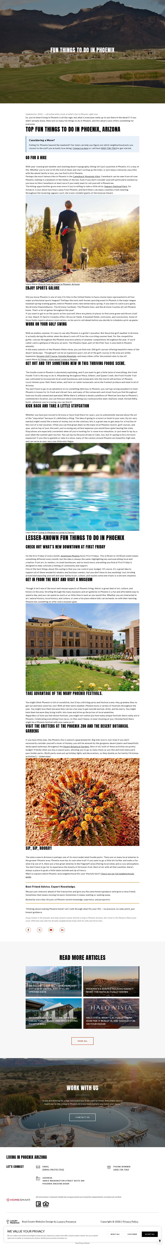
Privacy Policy (130, 1221)
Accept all (150, 1234)
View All (82, 1041)
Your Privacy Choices (82, 1243)
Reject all (115, 1234)
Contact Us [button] (82, 1117)
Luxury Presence (66, 1221)
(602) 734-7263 (121, 1169)
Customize (132, 1234)
